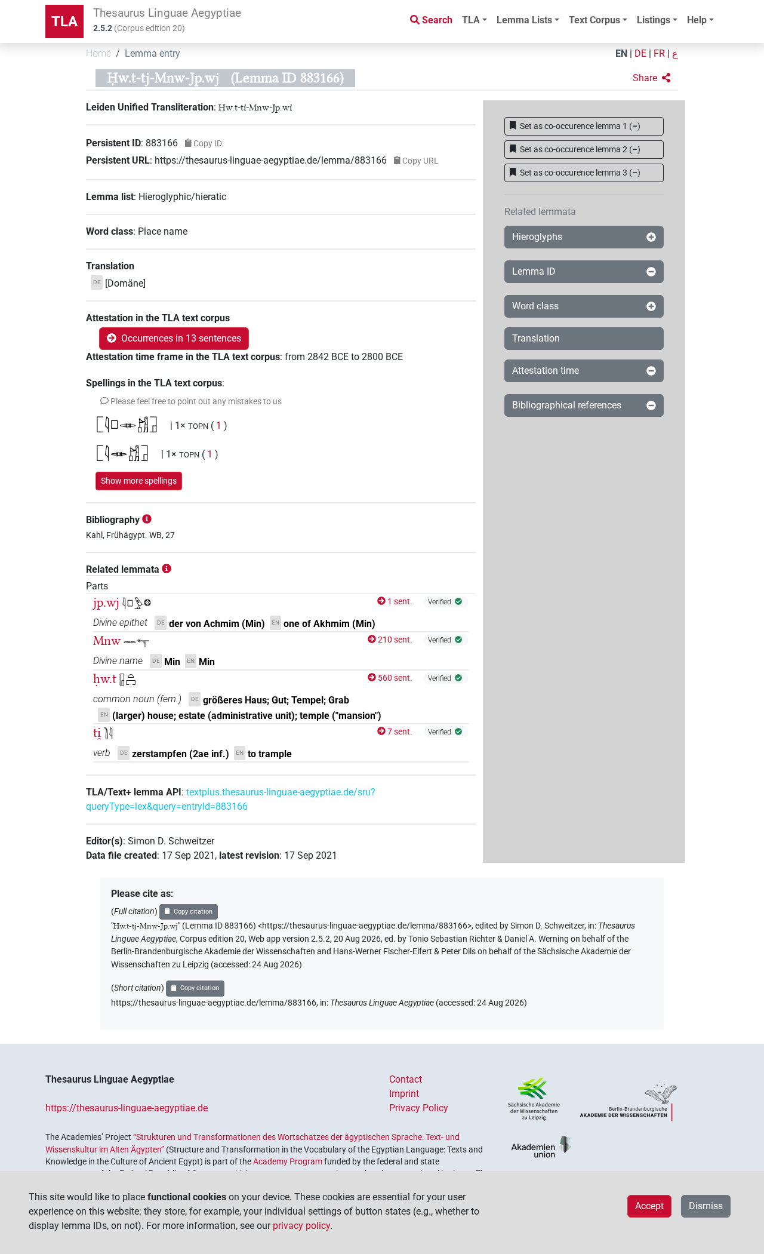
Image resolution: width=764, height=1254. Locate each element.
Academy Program (287, 1161)
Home (98, 53)
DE (640, 53)
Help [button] (697, 20)
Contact (405, 1079)
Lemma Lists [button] (524, 20)
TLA (64, 21)
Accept (649, 1206)
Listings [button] (653, 20)
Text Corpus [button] (594, 20)
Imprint (404, 1093)
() (580, 126)
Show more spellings (139, 480)
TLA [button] (471, 20)
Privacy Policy (418, 1108)
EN (621, 53)
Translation (536, 338)
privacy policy (301, 1225)
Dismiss (706, 1206)
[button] (651, 78)
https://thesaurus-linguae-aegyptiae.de (126, 1108)
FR (659, 53)
